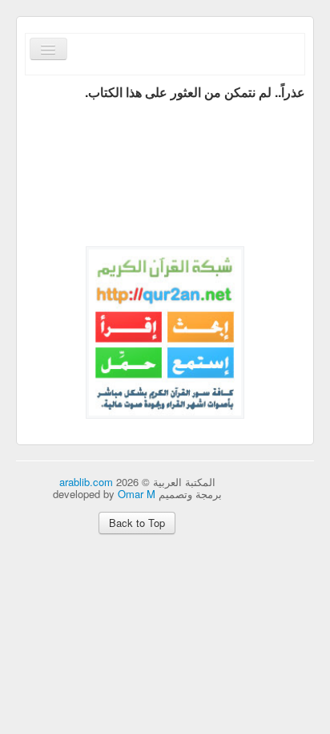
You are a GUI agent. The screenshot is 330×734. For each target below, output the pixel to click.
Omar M (136, 493)
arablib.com (86, 481)
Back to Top (137, 522)
